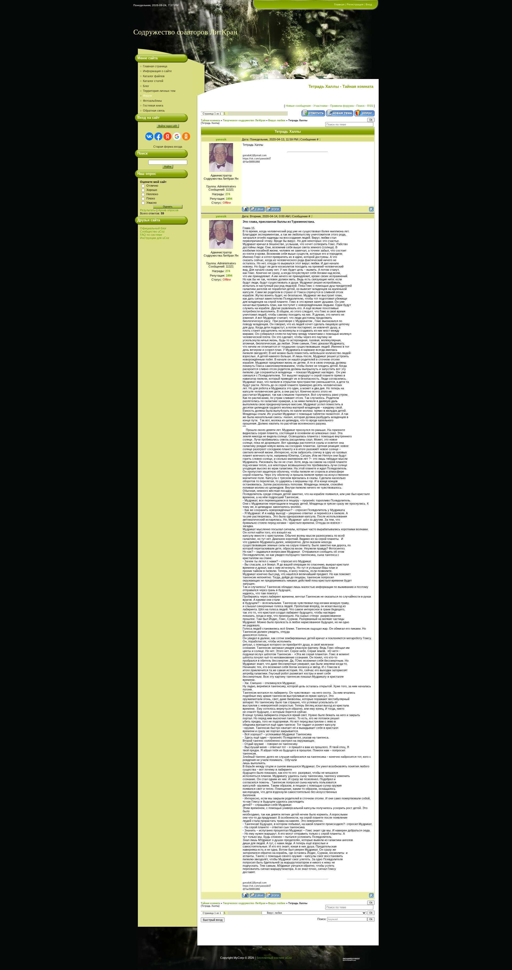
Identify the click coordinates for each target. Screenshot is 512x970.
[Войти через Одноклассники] (186, 136)
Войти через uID (167, 126)
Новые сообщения (298, 105)
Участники (320, 105)
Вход (369, 4)
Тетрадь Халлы (297, 120)
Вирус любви (276, 120)
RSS (370, 105)
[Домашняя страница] (273, 208)
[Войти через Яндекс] (167, 136)
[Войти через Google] (177, 136)
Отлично (152, 185)
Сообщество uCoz (152, 231)
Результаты (148, 210)
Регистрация (355, 4)
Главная (339, 4)
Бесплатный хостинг (270, 957)
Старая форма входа (167, 146)
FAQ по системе (151, 234)
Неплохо (152, 194)
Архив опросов (168, 210)
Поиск (360, 105)
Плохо (150, 198)
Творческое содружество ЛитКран (244, 120)
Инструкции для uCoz (154, 237)
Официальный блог (153, 228)
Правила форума (342, 105)
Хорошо (151, 189)
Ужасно (151, 202)
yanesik (221, 139)
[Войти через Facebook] (158, 136)
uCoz (288, 957)
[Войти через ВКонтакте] (149, 136)
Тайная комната (210, 120)
